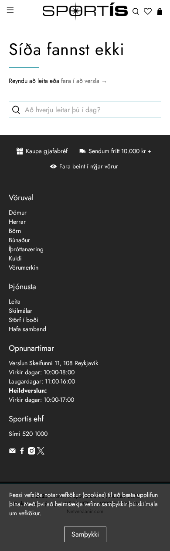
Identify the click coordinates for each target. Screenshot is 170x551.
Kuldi (15, 258)
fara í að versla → (84, 80)
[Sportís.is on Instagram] (31, 452)
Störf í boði (23, 319)
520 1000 (35, 433)
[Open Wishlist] (148, 11)
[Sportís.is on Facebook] (22, 452)
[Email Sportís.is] (12, 452)
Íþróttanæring (26, 249)
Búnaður (19, 240)
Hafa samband (27, 329)
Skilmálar (20, 310)
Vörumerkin (23, 267)
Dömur (18, 212)
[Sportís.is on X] (40, 452)
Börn (15, 230)
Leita (14, 301)
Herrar (17, 221)
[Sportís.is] (85, 11)
